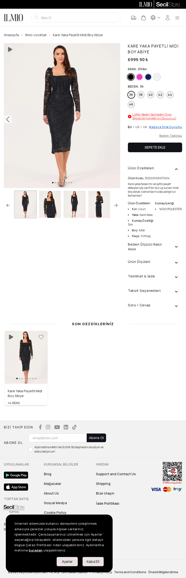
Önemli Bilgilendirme (163, 572)
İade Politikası (107, 503)
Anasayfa (11, 35)
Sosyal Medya (55, 503)
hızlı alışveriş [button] (26, 373)
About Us (51, 493)
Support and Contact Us (116, 474)
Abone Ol (96, 437)
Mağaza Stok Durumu (165, 127)
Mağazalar (52, 483)
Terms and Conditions (130, 572)
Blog (47, 474)
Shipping (103, 483)
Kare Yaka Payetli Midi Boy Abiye (78, 35)
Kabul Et (93, 561)
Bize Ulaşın (105, 493)
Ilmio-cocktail (35, 35)
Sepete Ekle (155, 147)
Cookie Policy (55, 512)
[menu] (177, 18)
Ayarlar (67, 561)
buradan (36, 550)
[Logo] (13, 17)
